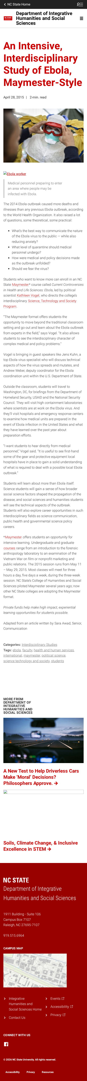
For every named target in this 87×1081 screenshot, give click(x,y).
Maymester (20, 285)
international (12, 655)
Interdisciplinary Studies (39, 645)
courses (10, 548)
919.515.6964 (13, 935)
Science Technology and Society (26, 661)
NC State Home (18, 4)
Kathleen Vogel (28, 295)
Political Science (53, 655)
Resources (48, 1072)
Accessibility (12, 1072)
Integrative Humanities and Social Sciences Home (25, 1004)
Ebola (17, 650)
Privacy (31, 1072)
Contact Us (17, 1018)
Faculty (27, 650)
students (57, 661)
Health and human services (54, 650)
